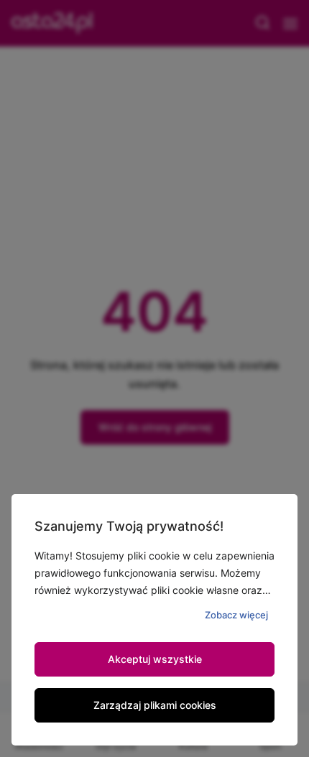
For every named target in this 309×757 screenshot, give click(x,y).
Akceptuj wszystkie (155, 659)
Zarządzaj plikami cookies (154, 705)
